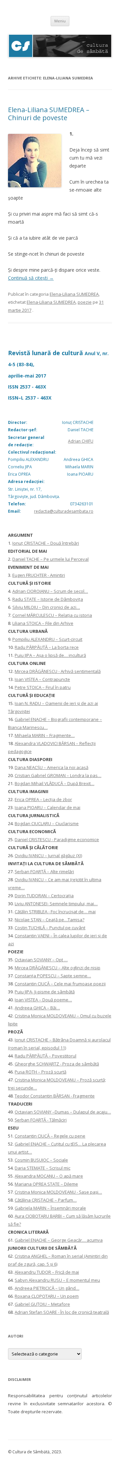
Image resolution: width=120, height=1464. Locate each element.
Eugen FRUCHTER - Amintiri (38, 575)
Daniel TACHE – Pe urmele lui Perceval (50, 559)
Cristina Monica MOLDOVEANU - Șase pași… (58, 1192)
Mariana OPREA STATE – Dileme (46, 1184)
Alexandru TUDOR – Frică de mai (47, 1272)
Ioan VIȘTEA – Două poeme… (43, 1000)
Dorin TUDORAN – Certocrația (44, 896)
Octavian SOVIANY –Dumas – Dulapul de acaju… (63, 1112)
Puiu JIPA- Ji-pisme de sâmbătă (45, 992)
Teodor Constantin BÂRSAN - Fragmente (55, 1096)
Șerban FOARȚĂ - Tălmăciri (41, 1120)
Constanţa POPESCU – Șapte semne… (53, 976)
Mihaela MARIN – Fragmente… (45, 735)
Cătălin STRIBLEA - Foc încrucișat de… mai (55, 912)
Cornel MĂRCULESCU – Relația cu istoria (52, 615)
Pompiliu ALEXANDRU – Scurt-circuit (47, 639)
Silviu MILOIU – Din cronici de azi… (46, 607)
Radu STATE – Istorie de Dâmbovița (47, 599)
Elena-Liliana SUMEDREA (74, 294)
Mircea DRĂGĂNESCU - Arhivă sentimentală (58, 671)
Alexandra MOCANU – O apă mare (49, 1176)
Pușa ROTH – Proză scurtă (40, 1072)
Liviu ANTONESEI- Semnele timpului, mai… (56, 904)
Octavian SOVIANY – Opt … (41, 960)
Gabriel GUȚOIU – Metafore (42, 1304)
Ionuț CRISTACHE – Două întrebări (45, 543)
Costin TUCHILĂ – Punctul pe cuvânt (50, 928)
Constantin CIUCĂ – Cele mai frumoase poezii (60, 984)
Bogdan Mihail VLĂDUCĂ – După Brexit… (54, 783)
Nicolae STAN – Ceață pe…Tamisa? (49, 920)
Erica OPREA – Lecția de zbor (43, 799)
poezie (85, 302)
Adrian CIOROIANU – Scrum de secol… (50, 591)
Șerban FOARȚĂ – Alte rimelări (44, 872)
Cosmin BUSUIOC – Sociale (41, 1160)
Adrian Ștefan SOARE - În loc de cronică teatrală (62, 1312)
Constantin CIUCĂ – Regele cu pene (50, 1136)
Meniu (60, 20)
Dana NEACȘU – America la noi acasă (51, 767)
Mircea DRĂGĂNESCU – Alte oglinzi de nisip (57, 968)
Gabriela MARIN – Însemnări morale (50, 1208)
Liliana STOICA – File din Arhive (42, 623)
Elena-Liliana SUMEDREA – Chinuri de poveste (48, 113)
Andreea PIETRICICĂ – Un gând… (47, 1288)
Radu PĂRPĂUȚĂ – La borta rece (47, 647)
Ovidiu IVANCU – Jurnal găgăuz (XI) (48, 855)
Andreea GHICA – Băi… (37, 1008)
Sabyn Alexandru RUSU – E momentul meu (57, 1280)
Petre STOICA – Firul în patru (43, 687)
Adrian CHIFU (80, 441)
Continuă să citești (31, 278)
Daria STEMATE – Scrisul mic (42, 1168)
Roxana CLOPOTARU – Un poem (47, 1296)
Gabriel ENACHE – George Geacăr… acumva (59, 1240)
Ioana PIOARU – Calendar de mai (47, 807)
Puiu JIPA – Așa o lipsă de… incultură (50, 655)
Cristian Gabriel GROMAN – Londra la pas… (58, 775)
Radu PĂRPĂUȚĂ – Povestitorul (45, 1056)
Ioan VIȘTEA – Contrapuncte (42, 679)
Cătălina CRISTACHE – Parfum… (46, 1200)
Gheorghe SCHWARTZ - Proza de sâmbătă (57, 1064)
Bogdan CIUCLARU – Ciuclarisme (47, 823)
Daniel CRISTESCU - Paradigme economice (57, 839)
